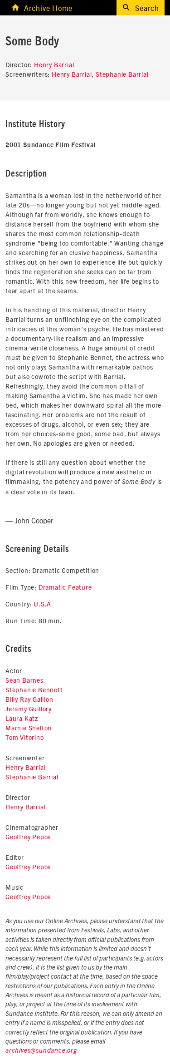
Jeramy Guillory (28, 708)
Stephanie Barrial (122, 74)
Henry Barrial (54, 64)
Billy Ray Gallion (29, 699)
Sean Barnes (24, 680)
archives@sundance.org (41, 1051)
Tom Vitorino (24, 737)
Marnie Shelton (28, 728)
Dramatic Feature (65, 587)
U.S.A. (43, 604)
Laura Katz (21, 718)
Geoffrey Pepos (28, 836)
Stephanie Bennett (34, 689)
